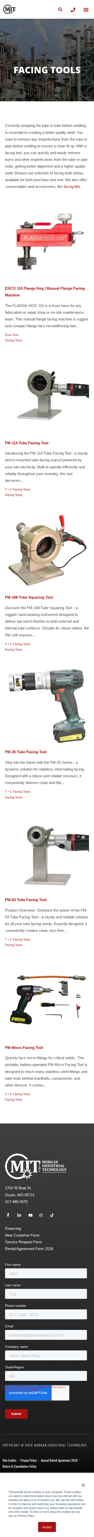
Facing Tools (13, 340)
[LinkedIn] (21, 1215)
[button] (86, 9)
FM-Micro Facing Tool (24, 1048)
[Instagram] (43, 1215)
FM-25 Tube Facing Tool (26, 752)
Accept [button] (47, 1527)
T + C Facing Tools (17, 489)
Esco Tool (11, 335)
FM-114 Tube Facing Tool (26, 443)
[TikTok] (54, 1215)
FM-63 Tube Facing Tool (26, 900)
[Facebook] (10, 1215)
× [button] (83, 1483)
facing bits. (72, 187)
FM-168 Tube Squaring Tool (29, 597)
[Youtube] (32, 1215)
